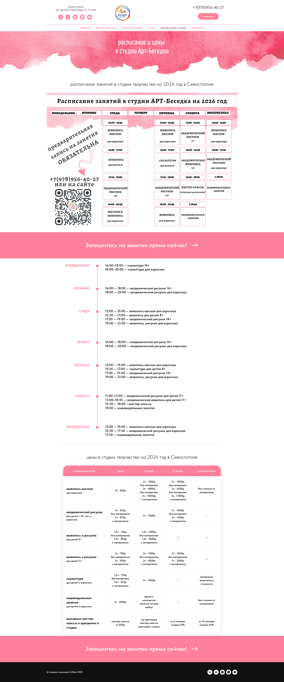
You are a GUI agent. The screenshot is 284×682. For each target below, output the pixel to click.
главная (85, 28)
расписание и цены (173, 28)
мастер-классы (106, 28)
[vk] (60, 18)
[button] (142, 245)
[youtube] (89, 18)
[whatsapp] (82, 18)
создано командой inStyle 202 (65, 672)
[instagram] (75, 18)
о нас (151, 28)
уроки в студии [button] (131, 28)
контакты (197, 28)
